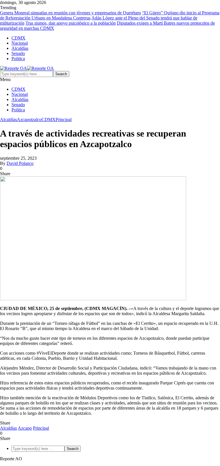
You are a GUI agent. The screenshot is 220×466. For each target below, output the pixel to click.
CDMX (18, 37)
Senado (18, 53)
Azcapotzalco (29, 119)
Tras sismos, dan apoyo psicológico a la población (70, 23)
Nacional (19, 43)
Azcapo (25, 428)
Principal (64, 119)
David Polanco (20, 163)
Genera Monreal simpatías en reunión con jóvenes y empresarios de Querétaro (70, 12)
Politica (18, 58)
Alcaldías (19, 48)
